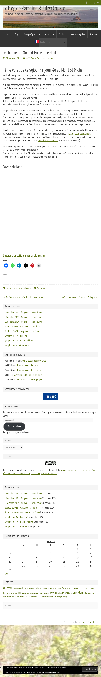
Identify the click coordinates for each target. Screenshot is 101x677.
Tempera (84, 622)
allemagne (7, 588)
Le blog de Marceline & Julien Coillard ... (36, 8)
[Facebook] (87, 2)
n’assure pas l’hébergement (79, 133)
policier (60, 593)
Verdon (56, 597)
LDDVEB (20, 593)
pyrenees (71, 593)
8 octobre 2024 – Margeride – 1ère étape (22, 331)
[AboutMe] (94, 2)
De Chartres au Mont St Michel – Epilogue (78, 297)
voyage (65, 597)
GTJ (89, 588)
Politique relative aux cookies (52, 672)
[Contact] (98, 2)
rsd (15, 596)
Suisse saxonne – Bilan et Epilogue (28, 375)
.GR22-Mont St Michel (33, 58)
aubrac (29, 588)
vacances (45, 597)
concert (60, 588)
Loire (28, 593)
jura (9, 592)
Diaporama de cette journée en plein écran (24, 256)
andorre (18, 588)
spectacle (20, 597)
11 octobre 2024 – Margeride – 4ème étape (23, 317)
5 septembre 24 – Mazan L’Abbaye (19, 340)
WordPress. (94, 622)
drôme (70, 588)
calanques (45, 588)
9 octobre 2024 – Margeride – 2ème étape (23, 326)
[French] (37, 42)
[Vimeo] (90, 2)
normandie (11, 288)
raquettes (91, 593)
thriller (40, 597)
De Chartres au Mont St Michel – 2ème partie (24, 297)
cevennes (54, 588)
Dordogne (65, 588)
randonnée (20, 288)
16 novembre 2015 (13, 58)
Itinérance (46, 58)
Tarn (37, 597)
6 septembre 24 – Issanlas (16, 336)
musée (36, 593)
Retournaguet (7, 597)
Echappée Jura (78, 588)
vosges (60, 597)
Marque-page (42, 288)
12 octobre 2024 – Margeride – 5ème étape (23, 312)
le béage (24, 593)
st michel (27, 288)
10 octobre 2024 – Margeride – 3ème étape (23, 321)
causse (49, 588)
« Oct (5, 574)
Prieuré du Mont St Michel (48, 140)
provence (65, 593)
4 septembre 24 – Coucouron (17, 345)
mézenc (41, 593)
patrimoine (53, 593)
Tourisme (53, 58)
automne (34, 588)
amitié (14, 588)
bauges (39, 588)
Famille (85, 588)
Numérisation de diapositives (34, 360)
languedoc (14, 593)
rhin (13, 597)
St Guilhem (26, 597)
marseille (32, 593)
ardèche (23, 588)
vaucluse (50, 597)
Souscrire (14, 426)
